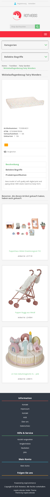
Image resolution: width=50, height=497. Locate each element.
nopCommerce (30, 483)
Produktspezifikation (16, 175)
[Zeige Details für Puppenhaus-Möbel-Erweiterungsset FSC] (25, 227)
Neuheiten (25, 448)
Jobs (25, 452)
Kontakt (25, 413)
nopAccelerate (29, 493)
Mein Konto (25, 466)
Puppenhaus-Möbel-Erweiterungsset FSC (25, 251)
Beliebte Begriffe (14, 169)
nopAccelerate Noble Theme (25, 490)
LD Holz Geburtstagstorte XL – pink (25, 374)
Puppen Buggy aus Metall (25, 312)
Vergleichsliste (25, 444)
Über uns (25, 421)
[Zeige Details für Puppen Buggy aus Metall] (25, 288)
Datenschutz (25, 426)
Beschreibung (12, 164)
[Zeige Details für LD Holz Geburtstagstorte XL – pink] (25, 350)
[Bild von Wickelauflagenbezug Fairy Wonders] (25, 102)
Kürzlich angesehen (25, 439)
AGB (25, 417)
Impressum (25, 409)
